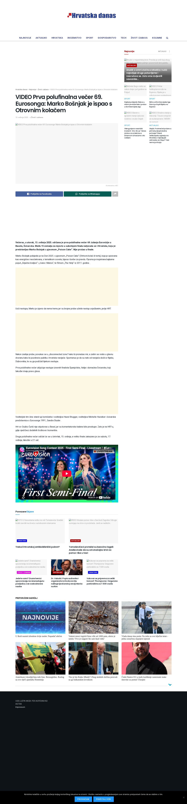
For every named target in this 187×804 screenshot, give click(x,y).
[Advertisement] (66, 69)
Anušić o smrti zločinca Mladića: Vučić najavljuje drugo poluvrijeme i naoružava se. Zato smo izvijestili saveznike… (146, 74)
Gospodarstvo (107, 37)
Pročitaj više (103, 799)
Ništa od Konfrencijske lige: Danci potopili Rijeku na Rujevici (160, 104)
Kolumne (157, 37)
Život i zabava (139, 37)
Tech (123, 37)
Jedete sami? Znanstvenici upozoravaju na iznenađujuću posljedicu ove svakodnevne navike (29, 582)
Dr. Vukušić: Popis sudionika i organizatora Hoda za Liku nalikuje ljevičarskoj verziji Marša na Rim (66, 582)
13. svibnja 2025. (21, 117)
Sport (89, 37)
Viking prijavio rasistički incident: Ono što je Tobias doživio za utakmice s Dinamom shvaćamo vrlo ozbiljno (135, 133)
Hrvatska (57, 37)
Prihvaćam (83, 799)
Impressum (20, 707)
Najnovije (25, 37)
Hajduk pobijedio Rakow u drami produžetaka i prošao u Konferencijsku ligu (135, 104)
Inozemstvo (74, 37)
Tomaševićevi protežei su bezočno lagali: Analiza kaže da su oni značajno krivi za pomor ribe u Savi (91, 550)
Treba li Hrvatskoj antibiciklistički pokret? (37, 546)
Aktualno (41, 37)
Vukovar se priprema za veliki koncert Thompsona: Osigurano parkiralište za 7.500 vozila (102, 581)
